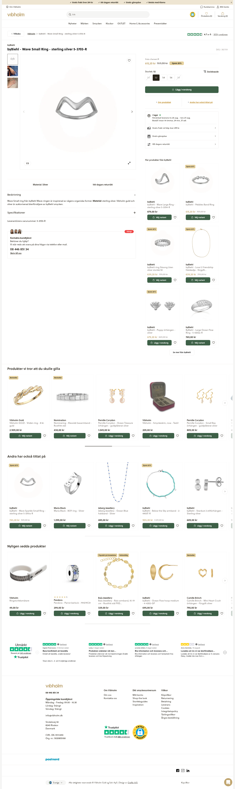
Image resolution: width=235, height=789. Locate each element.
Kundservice (209, 7)
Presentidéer (160, 23)
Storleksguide (213, 71)
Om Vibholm (15, 7)
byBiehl (11, 45)
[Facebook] (177, 770)
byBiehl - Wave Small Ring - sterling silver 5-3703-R (62, 33)
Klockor (109, 23)
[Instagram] (182, 770)
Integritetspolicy (169, 711)
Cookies (165, 707)
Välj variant (161, 217)
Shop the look (140, 698)
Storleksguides (140, 701)
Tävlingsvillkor (168, 714)
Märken (84, 23)
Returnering (167, 698)
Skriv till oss (15, 253)
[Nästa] (132, 111)
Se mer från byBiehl (182, 352)
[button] (181, 128)
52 (156, 77)
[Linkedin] (188, 770)
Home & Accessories (139, 23)
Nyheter (72, 23)
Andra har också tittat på (201, 102)
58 (178, 77)
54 (163, 77)
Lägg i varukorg (183, 89)
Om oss (107, 694)
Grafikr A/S (133, 782)
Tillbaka (17, 33)
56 (171, 77)
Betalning (166, 701)
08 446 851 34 (19, 249)
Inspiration (138, 704)
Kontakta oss (110, 698)
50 (148, 77)
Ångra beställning (170, 717)
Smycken (97, 23)
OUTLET (121, 23)
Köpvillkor (166, 694)
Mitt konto (224, 7)
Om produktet (164, 102)
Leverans (165, 704)
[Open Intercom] (228, 782)
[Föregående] (23, 111)
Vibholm (31, 33)
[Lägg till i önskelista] (129, 60)
